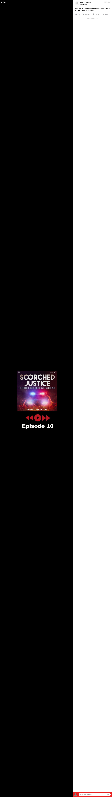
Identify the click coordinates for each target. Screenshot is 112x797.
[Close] (3, 2)
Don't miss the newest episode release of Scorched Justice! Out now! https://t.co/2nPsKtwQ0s (92, 9)
